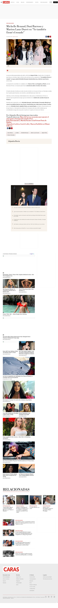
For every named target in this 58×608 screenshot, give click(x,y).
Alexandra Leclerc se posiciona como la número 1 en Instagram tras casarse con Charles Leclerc (25, 523)
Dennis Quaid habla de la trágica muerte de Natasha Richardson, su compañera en (23, 533)
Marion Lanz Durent (35, 132)
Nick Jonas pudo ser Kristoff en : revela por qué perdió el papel (27, 228)
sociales (17, 132)
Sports (36, 2)
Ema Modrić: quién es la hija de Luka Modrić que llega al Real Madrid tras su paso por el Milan (29, 216)
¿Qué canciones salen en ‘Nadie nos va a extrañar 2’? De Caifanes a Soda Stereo (29, 211)
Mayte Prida (44, 132)
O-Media (32, 575)
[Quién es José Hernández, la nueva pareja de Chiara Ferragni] (49, 499)
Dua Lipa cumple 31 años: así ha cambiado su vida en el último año (27, 207)
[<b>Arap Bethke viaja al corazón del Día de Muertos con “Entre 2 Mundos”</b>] (9, 499)
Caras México (10, 132)
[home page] (6, 2)
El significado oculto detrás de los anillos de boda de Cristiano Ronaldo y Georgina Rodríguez (30, 220)
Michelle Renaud (24, 132)
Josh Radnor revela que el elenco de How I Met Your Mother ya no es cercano (29, 224)
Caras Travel (50, 2)
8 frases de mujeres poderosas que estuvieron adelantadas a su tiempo (23, 554)
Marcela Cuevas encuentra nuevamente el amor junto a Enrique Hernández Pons (27, 118)
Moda (17, 2)
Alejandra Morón (15, 36)
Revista (55, 2)
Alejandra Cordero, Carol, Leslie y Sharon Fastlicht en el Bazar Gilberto (28, 125)
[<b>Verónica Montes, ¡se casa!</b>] (36, 499)
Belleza (22, 2)
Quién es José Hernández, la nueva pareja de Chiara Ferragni (48, 509)
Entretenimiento (29, 2)
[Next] (50, 52)
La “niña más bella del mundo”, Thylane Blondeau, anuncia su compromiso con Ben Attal (23, 544)
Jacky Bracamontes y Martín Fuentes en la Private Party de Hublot (26, 121)
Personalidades (43, 2)
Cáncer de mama (11, 135)
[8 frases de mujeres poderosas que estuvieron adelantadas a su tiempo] (8, 553)
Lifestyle (12, 2)
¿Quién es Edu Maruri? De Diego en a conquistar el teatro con (22, 510)
